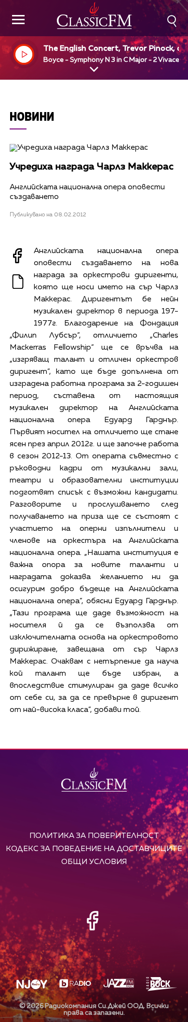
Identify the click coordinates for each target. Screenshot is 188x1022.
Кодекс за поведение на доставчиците (94, 848)
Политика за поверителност (94, 835)
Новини (32, 116)
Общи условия (94, 862)
